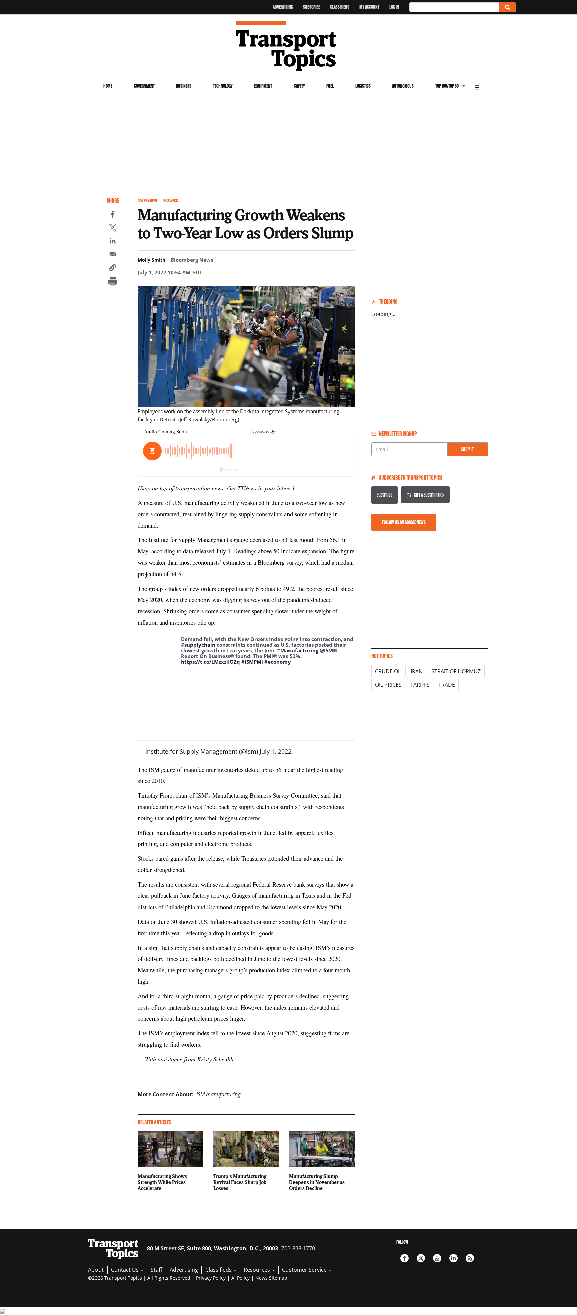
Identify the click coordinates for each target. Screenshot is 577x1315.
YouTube (437, 1258)
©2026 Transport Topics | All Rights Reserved (139, 1278)
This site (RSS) (470, 1258)
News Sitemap (271, 1278)
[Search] (507, 7)
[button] (113, 269)
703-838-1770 (298, 1248)
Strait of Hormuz (456, 671)
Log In (394, 7)
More (477, 86)
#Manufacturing (297, 650)
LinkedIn (453, 1258)
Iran (417, 671)
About (96, 1269)
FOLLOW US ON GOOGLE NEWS (404, 522)
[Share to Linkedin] (113, 242)
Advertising (283, 7)
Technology (223, 86)
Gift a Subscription (429, 495)
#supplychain (198, 644)
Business (183, 86)
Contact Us (125, 1269)
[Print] (113, 282)
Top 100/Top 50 (447, 86)
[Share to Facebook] (113, 215)
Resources (257, 1269)
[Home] (288, 46)
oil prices (388, 684)
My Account (369, 7)
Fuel (330, 86)
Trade (446, 684)
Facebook (404, 1258)
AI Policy (240, 1278)
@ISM (326, 650)
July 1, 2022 (276, 751)
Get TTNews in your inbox (258, 488)
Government (144, 86)
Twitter (421, 1258)
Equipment (263, 86)
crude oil (388, 671)
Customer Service (305, 1269)
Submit (467, 449)
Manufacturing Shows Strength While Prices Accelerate (162, 1182)
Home (107, 86)
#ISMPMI (252, 661)
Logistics (363, 86)
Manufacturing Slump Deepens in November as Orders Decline (317, 1182)
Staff (156, 1269)
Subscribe (311, 7)
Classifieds (339, 7)
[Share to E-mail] (113, 255)
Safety (299, 86)
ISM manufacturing (218, 1094)
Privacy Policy (211, 1278)
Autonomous (403, 86)
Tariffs (420, 684)
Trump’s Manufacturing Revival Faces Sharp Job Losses (239, 1182)
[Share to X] (113, 229)
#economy (277, 661)
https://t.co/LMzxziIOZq (210, 661)
